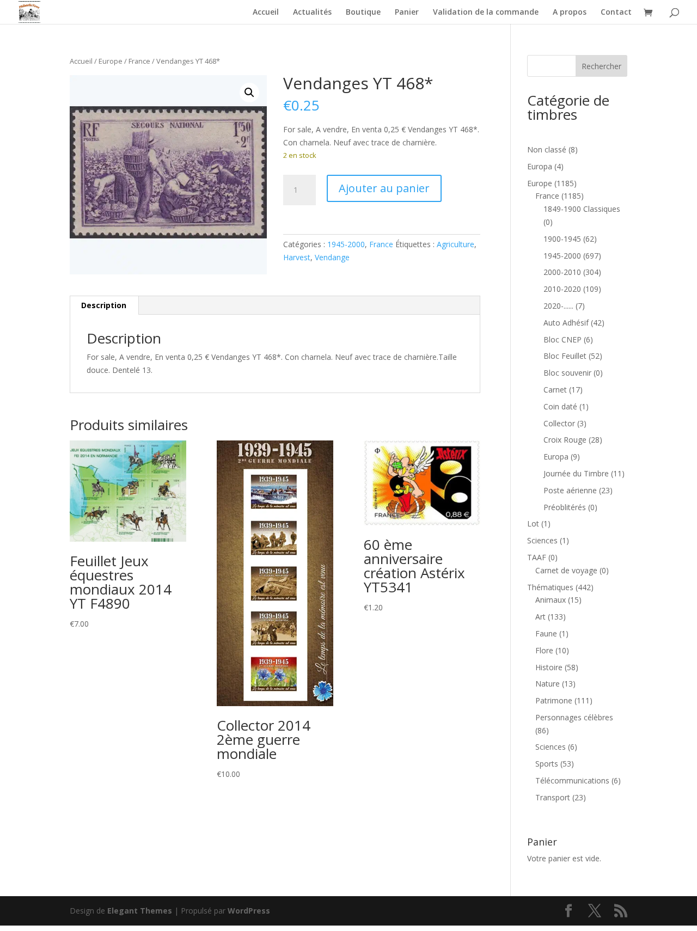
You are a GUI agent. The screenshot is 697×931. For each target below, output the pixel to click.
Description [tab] (103, 305)
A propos (569, 12)
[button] (249, 92)
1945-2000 (346, 244)
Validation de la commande (486, 12)
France (139, 61)
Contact (616, 12)
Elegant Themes (139, 910)
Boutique (363, 12)
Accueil (266, 12)
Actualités (312, 12)
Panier (407, 12)
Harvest (296, 257)
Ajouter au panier (384, 188)
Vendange (332, 257)
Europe (111, 61)
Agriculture (455, 244)
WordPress (249, 910)
